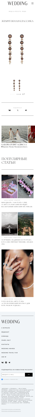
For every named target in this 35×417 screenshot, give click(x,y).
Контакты (5, 344)
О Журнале (5, 328)
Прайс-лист (6, 340)
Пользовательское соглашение (11, 409)
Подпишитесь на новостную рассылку (17, 369)
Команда (4, 336)
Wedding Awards (8, 348)
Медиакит (5, 332)
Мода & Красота (15, 11)
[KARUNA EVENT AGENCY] (17, 145)
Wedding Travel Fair (9, 352)
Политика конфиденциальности (11, 411)
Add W (3, 357)
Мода (24, 11)
